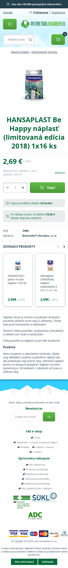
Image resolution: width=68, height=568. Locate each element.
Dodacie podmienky (37, 469)
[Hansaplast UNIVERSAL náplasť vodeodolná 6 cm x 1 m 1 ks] (50, 266)
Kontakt (8, 12)
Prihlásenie (40, 12)
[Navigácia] (10, 24)
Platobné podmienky (37, 474)
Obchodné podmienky (37, 479)
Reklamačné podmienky (37, 483)
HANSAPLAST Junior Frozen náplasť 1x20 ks (17, 279)
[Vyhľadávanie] (30, 39)
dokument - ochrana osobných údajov (37, 442)
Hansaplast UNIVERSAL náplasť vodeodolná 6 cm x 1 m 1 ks (48, 283)
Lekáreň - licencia (44, 447)
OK (49, 416)
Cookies (37, 452)
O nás (37, 437)
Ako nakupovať (37, 464)
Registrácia (58, 12)
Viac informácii (24, 561)
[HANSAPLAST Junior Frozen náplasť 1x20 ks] (18, 266)
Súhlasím (47, 561)
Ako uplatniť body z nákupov (37, 488)
